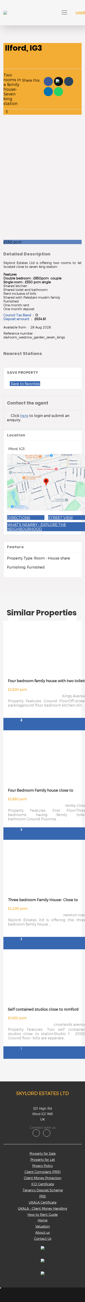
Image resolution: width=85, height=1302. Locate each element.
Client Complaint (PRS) (42, 1172)
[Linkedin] (48, 91)
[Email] (68, 81)
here (24, 415)
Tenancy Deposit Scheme (42, 1190)
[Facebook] (48, 81)
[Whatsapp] (58, 91)
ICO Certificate (42, 1184)
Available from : (16, 327)
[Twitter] (58, 81)
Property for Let (42, 1160)
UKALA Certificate (42, 1202)
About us (42, 1232)
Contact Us (42, 1238)
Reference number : (19, 333)
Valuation (42, 1226)
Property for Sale (42, 1153)
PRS (42, 1196)
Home (42, 1220)
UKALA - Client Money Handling (42, 1208)
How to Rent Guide (42, 1214)
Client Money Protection (42, 1178)
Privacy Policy (42, 1166)
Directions (18, 517)
